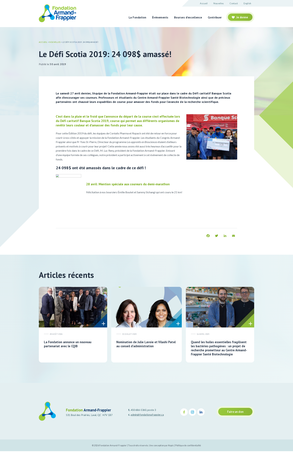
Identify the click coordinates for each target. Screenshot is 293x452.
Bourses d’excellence (188, 17)
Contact (234, 3)
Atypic (171, 445)
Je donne (242, 17)
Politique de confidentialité (188, 445)
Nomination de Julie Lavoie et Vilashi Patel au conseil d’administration (145, 344)
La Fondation (137, 17)
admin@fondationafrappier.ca (147, 414)
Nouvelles (218, 3)
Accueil (204, 3)
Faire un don (235, 411)
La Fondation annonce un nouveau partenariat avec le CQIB (67, 344)
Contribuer (215, 17)
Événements (160, 17)
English (247, 3)
